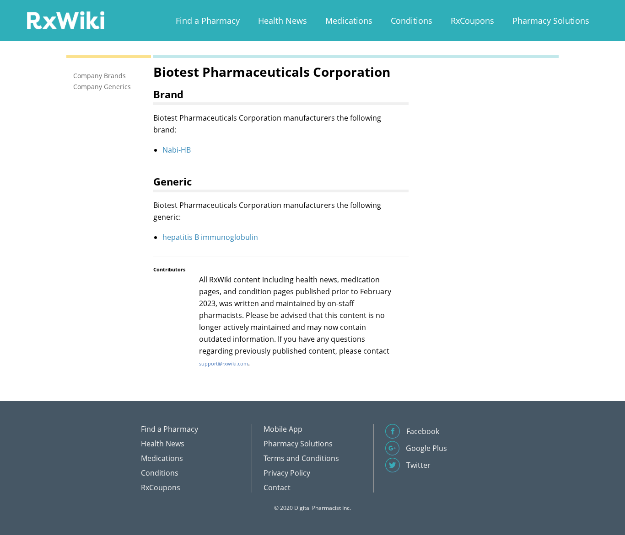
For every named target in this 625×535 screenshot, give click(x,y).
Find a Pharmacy (208, 20)
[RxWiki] (65, 20)
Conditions (411, 20)
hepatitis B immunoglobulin (210, 237)
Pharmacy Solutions (550, 20)
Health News (282, 20)
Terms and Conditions (301, 458)
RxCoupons (472, 20)
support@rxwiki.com (223, 363)
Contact (277, 487)
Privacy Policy (287, 473)
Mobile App (283, 429)
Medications (348, 20)
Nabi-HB (176, 150)
